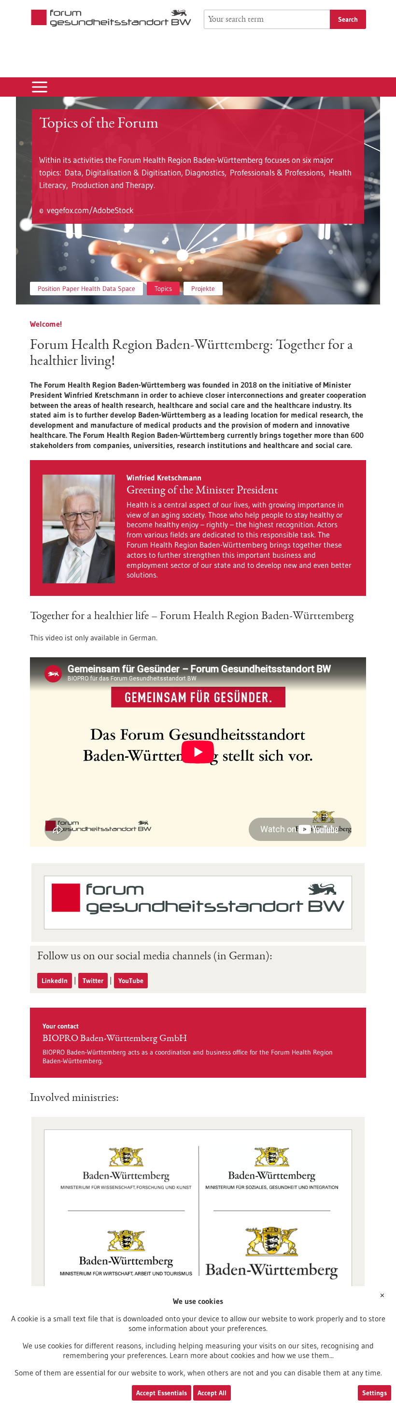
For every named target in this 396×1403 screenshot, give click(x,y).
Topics (163, 288)
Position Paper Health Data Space (86, 288)
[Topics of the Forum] (198, 200)
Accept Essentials (161, 1393)
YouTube (130, 980)
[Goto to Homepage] (111, 18)
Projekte (203, 288)
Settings (374, 1393)
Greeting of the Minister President (202, 491)
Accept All (212, 1393)
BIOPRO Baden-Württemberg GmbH (114, 1039)
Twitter (93, 980)
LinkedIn (55, 980)
